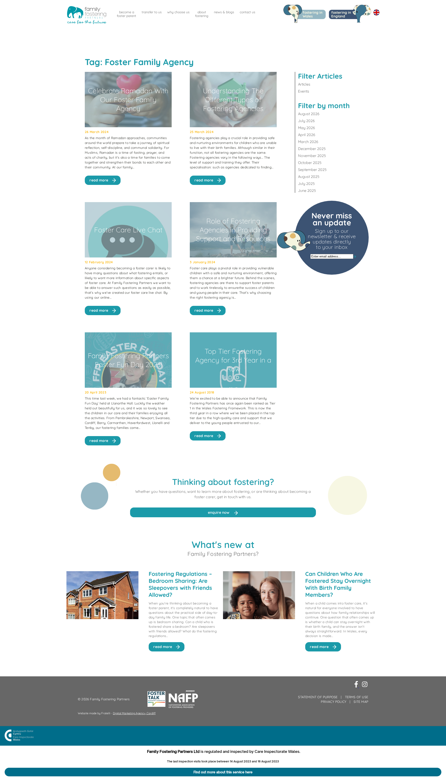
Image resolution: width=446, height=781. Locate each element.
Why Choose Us (178, 12)
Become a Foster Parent (126, 14)
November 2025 (312, 155)
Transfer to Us (152, 12)
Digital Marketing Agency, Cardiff (134, 713)
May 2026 (306, 127)
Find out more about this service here (223, 772)
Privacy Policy (333, 702)
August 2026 (308, 113)
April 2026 (306, 134)
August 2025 (308, 176)
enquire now (219, 512)
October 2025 (309, 162)
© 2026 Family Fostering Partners (104, 699)
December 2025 (312, 148)
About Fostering (201, 14)
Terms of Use (356, 697)
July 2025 (306, 183)
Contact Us (247, 12)
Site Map (361, 702)
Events (303, 91)
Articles (304, 84)
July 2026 (306, 120)
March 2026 (308, 141)
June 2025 (307, 190)
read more (98, 180)
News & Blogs (224, 12)
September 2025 (312, 169)
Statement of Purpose (318, 697)
